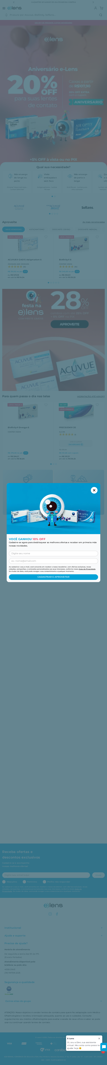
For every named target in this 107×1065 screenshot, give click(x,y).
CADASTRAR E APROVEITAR (53, 577)
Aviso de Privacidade (87, 569)
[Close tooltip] (99, 1038)
